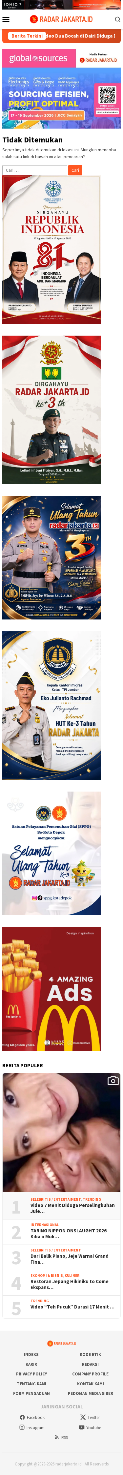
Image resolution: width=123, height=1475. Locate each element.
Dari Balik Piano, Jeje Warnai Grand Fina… (70, 1259)
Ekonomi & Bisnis (47, 1275)
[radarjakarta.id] (61, 18)
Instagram (36, 1427)
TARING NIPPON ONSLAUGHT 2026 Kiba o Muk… (69, 1234)
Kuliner (72, 1275)
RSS (64, 1437)
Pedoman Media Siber (90, 1393)
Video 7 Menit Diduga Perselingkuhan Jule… (73, 1208)
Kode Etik (90, 1354)
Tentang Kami (31, 1384)
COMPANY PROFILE (90, 1374)
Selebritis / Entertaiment (56, 1199)
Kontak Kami (90, 1384)
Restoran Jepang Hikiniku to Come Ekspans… (70, 1284)
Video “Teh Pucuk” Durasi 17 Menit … (72, 1307)
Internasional (45, 1224)
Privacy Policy (31, 1374)
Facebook (36, 1417)
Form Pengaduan (31, 1393)
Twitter (94, 1417)
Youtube (93, 1427)
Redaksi (90, 1364)
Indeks (31, 1354)
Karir (31, 1364)
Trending (92, 1199)
